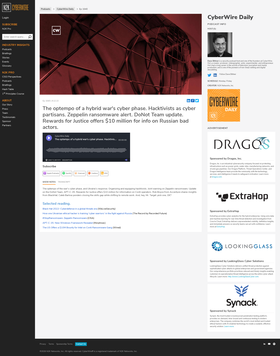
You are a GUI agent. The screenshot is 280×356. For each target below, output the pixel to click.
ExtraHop (221, 226)
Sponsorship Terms (64, 344)
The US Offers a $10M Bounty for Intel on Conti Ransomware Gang (77, 227)
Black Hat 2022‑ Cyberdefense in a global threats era (70, 208)
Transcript (64, 182)
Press (5, 109)
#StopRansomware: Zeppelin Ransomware (65, 218)
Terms (51, 344)
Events (5, 61)
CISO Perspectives (11, 76)
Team (5, 113)
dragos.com (217, 177)
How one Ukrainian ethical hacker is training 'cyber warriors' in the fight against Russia (87, 213)
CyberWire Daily (230, 17)
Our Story (7, 104)
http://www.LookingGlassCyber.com (243, 276)
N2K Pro (6, 28)
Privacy (43, 344)
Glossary (6, 65)
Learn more (229, 326)
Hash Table (8, 89)
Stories (5, 57)
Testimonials (8, 117)
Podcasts (7, 49)
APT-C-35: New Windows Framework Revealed (68, 223)
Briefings (7, 53)
